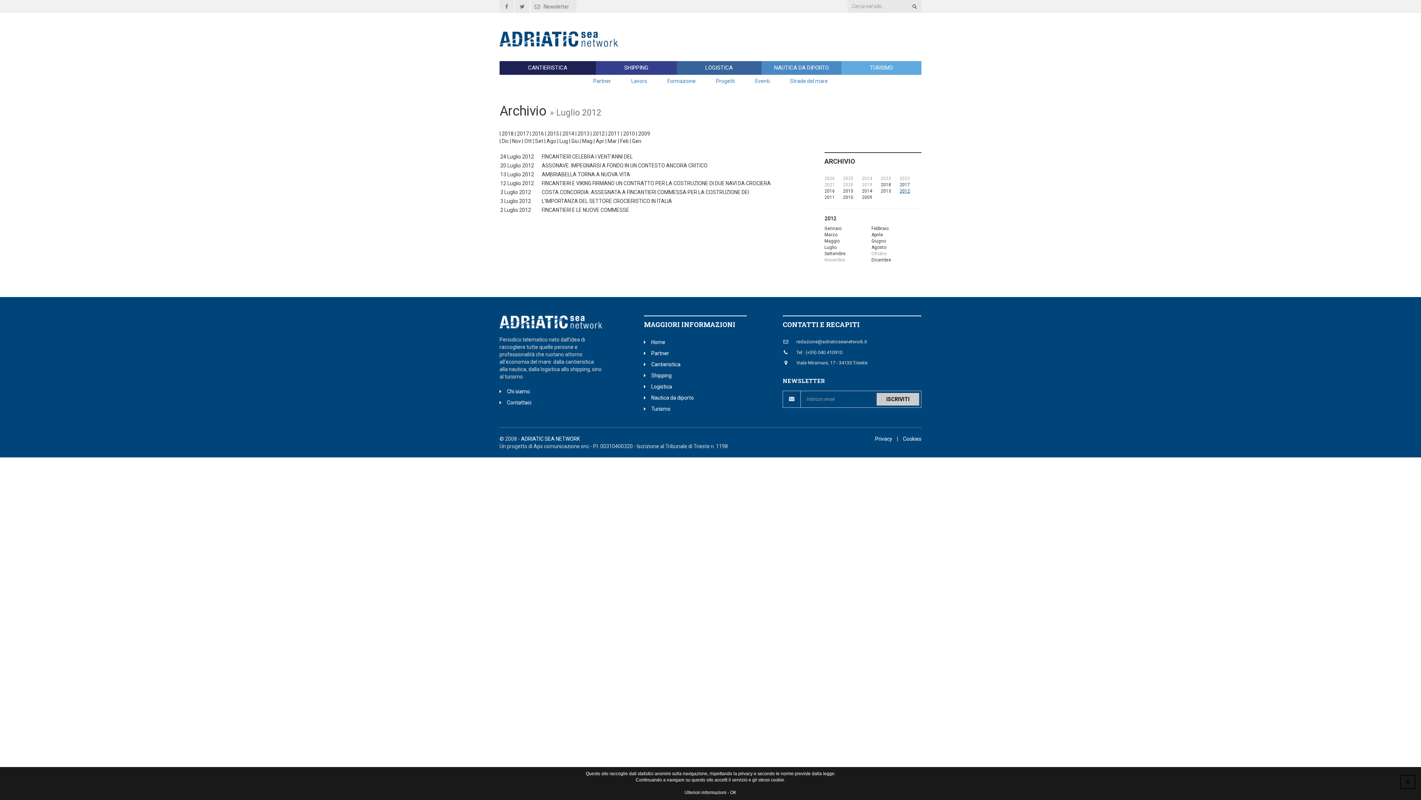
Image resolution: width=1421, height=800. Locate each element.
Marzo (830, 234)
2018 (508, 134)
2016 (538, 134)
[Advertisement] (786, 37)
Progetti (725, 81)
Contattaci (519, 403)
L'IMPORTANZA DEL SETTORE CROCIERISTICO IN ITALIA (607, 201)
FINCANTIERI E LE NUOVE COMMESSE (585, 210)
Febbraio (879, 228)
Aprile (877, 234)
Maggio (832, 241)
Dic (505, 141)
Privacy (883, 439)
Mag (587, 141)
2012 (599, 134)
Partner (602, 81)
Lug (564, 141)
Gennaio (832, 228)
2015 (553, 134)
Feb (624, 141)
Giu (575, 141)
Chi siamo (518, 391)
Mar (612, 141)
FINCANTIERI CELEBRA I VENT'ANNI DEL (587, 157)
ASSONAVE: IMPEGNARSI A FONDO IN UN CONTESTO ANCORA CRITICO (625, 166)
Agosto (878, 247)
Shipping (636, 67)
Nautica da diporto (801, 67)
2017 (523, 134)
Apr (600, 141)
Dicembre (881, 260)
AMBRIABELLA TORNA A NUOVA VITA (586, 174)
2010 (629, 134)
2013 (583, 134)
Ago (551, 141)
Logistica (719, 67)
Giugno (878, 241)
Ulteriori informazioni (705, 793)
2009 (644, 134)
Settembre (835, 253)
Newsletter (556, 7)
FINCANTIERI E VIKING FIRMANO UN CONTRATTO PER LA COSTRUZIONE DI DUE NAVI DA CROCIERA (656, 183)
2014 (568, 134)
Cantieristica (547, 67)
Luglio (830, 247)
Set (539, 141)
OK (733, 793)
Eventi (762, 81)
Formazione (682, 81)
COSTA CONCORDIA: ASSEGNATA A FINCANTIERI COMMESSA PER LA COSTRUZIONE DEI (645, 192)
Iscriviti (898, 399)
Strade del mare (809, 81)
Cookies (912, 439)
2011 (614, 134)
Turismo (881, 67)
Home (658, 342)
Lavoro (639, 81)
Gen (636, 141)
